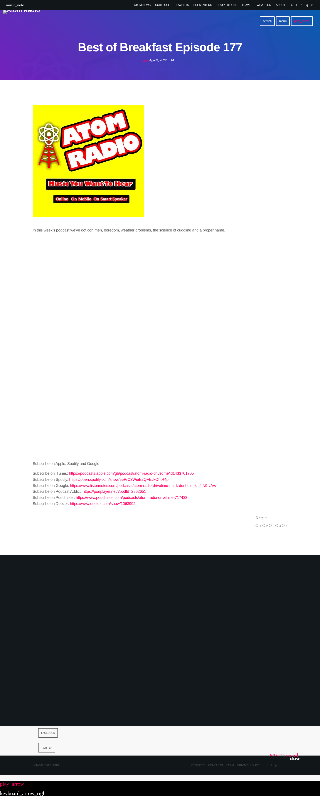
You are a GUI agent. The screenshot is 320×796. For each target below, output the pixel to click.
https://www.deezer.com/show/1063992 (102, 503)
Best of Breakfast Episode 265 (73, 686)
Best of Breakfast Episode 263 (247, 686)
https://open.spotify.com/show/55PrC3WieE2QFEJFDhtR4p (118, 479)
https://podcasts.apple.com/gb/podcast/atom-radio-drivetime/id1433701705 (131, 473)
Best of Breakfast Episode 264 (160, 686)
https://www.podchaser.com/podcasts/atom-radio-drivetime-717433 (131, 497)
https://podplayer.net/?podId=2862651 (114, 491)
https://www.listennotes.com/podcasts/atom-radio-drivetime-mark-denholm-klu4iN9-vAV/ (143, 485)
